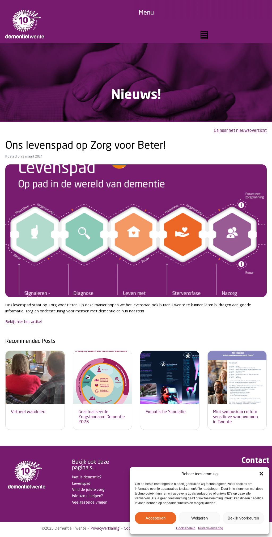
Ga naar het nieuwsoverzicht (240, 130)
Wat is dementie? (86, 476)
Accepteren (155, 518)
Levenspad (81, 483)
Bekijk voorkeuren (243, 518)
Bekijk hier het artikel (23, 321)
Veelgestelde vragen (89, 502)
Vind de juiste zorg (88, 489)
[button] (261, 473)
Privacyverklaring (210, 528)
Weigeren (199, 518)
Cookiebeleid (186, 528)
